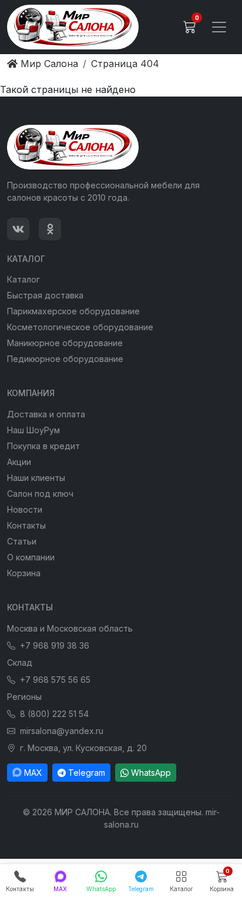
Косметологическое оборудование (80, 327)
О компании (31, 557)
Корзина (24, 573)
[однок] (50, 229)
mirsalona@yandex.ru (61, 731)
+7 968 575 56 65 (55, 680)
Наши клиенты (36, 478)
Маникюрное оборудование (65, 343)
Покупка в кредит (43, 446)
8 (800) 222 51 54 (54, 714)
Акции (19, 462)
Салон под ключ (40, 494)
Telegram (86, 773)
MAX (33, 773)
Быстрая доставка (45, 295)
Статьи (21, 541)
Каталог (23, 279)
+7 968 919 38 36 (54, 645)
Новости (24, 509)
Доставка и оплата (46, 414)
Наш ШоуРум (33, 430)
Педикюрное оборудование (65, 359)
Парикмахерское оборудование (73, 311)
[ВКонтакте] (18, 229)
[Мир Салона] (73, 27)
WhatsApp (151, 773)
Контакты (26, 525)
